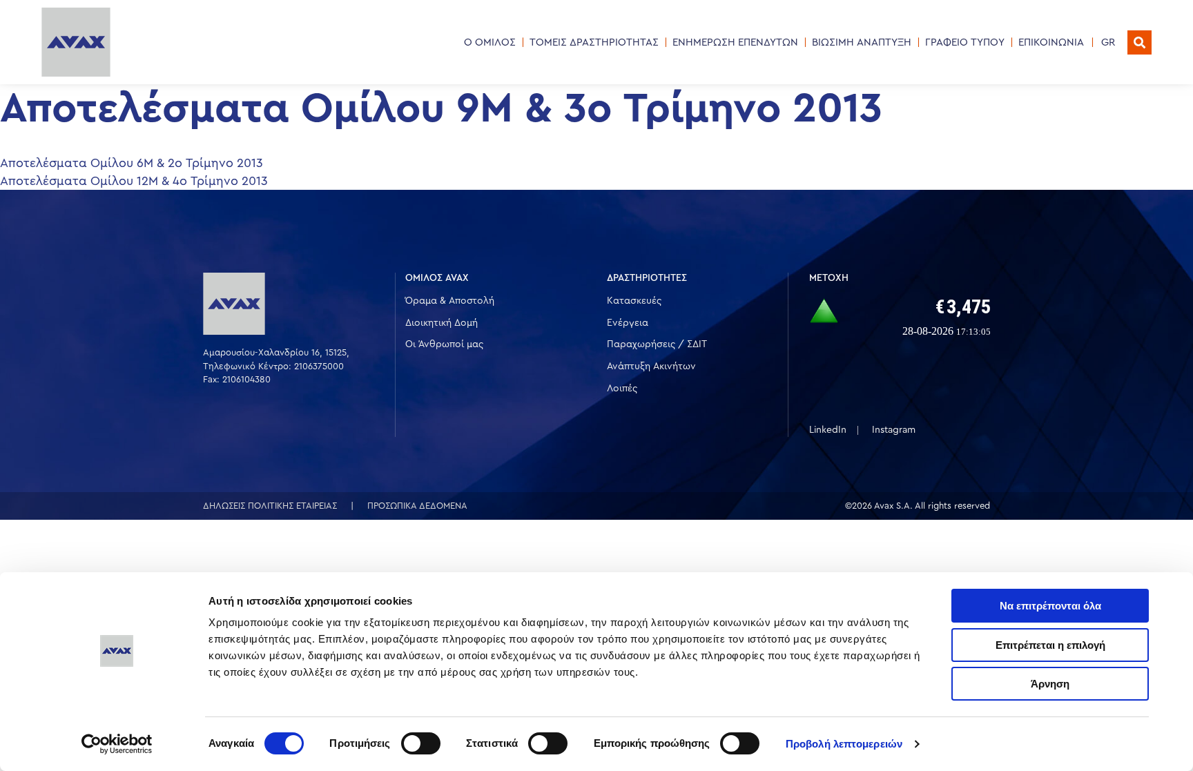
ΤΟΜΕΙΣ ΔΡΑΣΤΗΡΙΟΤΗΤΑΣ (594, 42)
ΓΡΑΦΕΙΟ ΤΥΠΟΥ (965, 42)
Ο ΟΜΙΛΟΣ (490, 42)
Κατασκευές (634, 301)
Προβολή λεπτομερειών (844, 744)
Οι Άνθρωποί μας (444, 344)
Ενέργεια (627, 323)
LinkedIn (827, 430)
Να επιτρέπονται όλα (1050, 606)
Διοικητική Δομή (441, 323)
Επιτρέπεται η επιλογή (1050, 645)
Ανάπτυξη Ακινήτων (651, 366)
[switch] (420, 743)
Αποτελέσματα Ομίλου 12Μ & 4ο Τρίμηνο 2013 (134, 181)
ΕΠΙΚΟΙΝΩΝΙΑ (1051, 42)
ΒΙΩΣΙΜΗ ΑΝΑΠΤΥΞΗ (861, 42)
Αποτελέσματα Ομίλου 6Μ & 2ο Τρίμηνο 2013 (131, 163)
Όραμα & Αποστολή (449, 301)
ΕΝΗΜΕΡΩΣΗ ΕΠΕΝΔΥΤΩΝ (735, 42)
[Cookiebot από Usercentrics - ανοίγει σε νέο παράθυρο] (117, 744)
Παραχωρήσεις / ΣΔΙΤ (657, 344)
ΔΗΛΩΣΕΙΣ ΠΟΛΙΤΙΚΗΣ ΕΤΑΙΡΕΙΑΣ (270, 505)
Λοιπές (622, 388)
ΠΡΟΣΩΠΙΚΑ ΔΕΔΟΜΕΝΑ (417, 505)
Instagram (893, 430)
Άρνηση (1050, 684)
